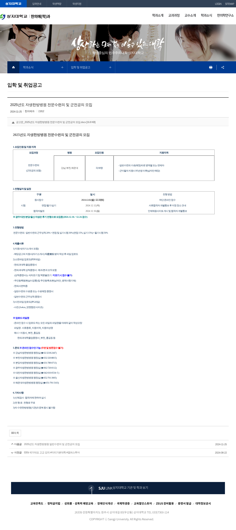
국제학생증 (123, 503)
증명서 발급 (184, 503)
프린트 (211, 67)
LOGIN (218, 4)
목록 (16, 432)
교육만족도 (36, 503)
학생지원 (76, 4)
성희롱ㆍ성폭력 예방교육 (78, 503)
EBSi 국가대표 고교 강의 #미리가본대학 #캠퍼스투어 (112, 452)
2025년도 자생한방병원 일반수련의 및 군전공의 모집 (112, 444)
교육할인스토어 (143, 503)
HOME (13, 67)
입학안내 (36, 4)
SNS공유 (223, 67)
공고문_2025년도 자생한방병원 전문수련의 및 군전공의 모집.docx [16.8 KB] (55, 122)
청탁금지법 (53, 503)
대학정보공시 (203, 503)
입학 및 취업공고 (80, 67)
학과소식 (28, 67)
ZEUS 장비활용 (165, 503)
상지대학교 (13, 3)
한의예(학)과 (40, 16)
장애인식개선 (105, 503)
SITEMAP (229, 4)
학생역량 (56, 4)
